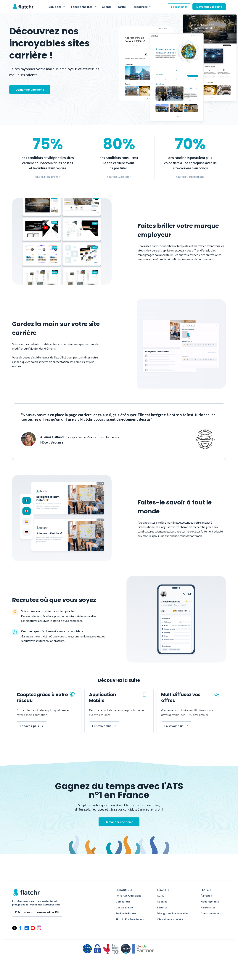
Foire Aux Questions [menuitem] (128, 895)
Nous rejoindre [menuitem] (210, 901)
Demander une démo (209, 6)
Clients (107, 6)
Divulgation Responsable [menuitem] (172, 913)
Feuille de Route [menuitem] (126, 913)
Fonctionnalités (82, 6)
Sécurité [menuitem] (162, 907)
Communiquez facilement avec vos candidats (52, 631)
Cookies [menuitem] (162, 901)
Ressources (140, 6)
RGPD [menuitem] (160, 895)
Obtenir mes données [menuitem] (170, 919)
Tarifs (122, 6)
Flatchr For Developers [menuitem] (130, 919)
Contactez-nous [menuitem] (211, 913)
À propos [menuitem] (206, 895)
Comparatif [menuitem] (123, 901)
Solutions (55, 6)
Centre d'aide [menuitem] (124, 907)
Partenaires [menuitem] (208, 907)
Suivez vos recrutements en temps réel (48, 611)
